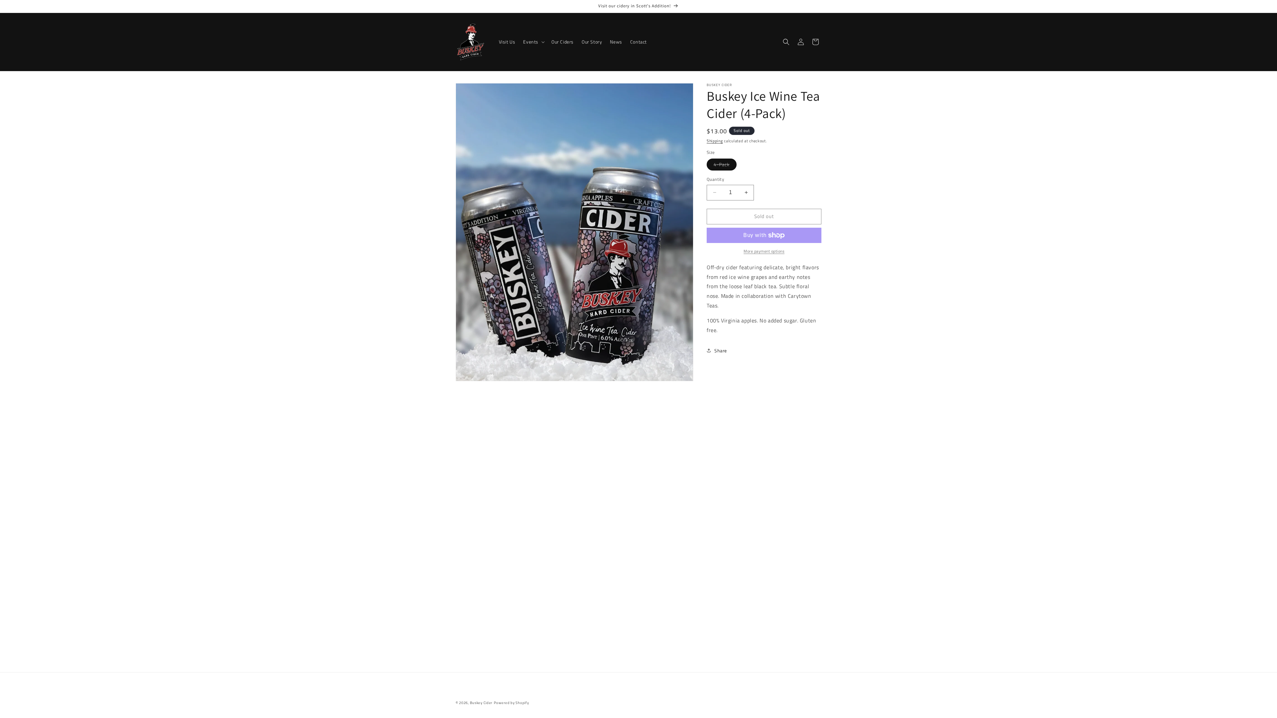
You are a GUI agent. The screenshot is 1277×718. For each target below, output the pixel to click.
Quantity (715, 179)
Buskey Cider (481, 702)
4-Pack (725, 166)
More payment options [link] (764, 251)
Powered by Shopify (511, 702)
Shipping (715, 141)
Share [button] (720, 350)
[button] (533, 42)
